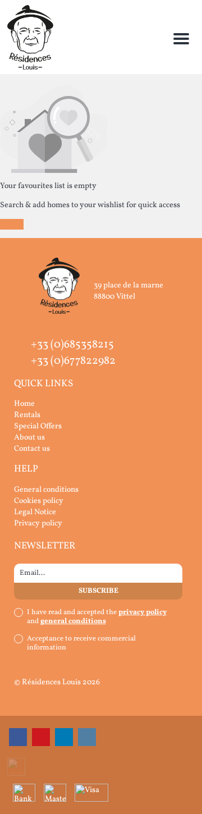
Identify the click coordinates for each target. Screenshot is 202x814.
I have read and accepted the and (97, 617)
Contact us (32, 448)
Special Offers (38, 426)
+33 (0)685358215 (72, 345)
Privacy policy (38, 523)
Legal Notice (35, 512)
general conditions (73, 621)
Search (12, 224)
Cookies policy (38, 501)
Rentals (27, 415)
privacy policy (142, 612)
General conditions (46, 489)
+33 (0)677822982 (73, 361)
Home (24, 404)
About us (29, 437)
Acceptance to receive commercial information (81, 643)
